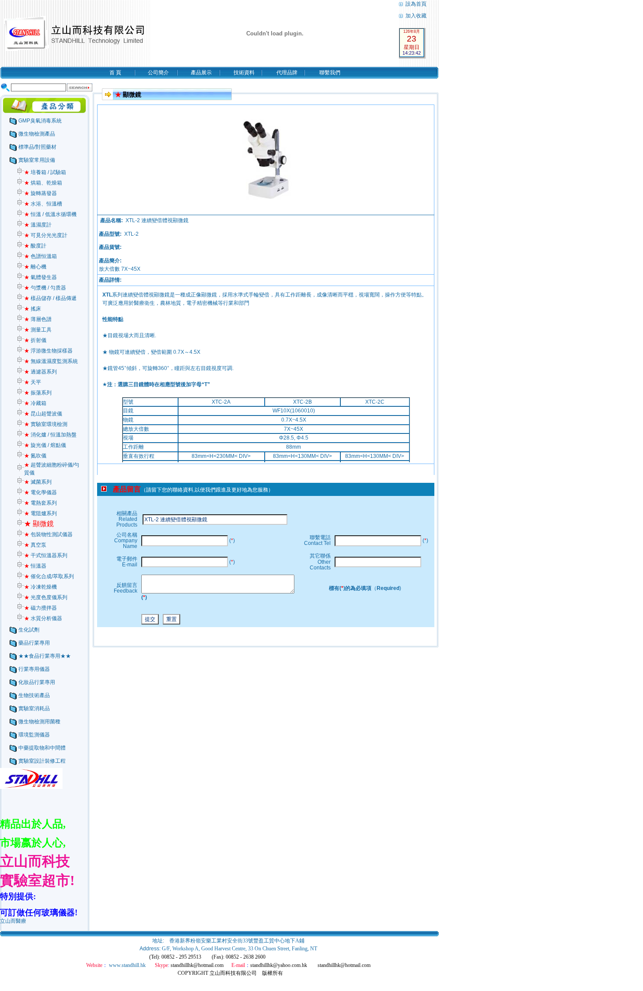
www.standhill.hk (127, 965)
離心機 (35, 267)
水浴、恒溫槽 (43, 204)
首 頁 (115, 73)
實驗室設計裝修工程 (42, 761)
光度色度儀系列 (45, 597)
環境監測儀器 (34, 735)
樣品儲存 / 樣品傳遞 (50, 298)
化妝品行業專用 (36, 682)
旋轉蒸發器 (40, 193)
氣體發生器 (40, 277)
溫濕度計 (38, 225)
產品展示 (201, 73)
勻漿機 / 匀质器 (45, 288)
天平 (32, 382)
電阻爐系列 (40, 513)
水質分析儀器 (43, 618)
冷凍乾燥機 (40, 587)
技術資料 (244, 73)
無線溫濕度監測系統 (51, 361)
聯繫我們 (329, 73)
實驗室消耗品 (34, 708)
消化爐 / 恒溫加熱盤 (50, 435)
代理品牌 (286, 73)
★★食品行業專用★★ (44, 656)
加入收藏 (415, 16)
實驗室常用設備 (36, 160)
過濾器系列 (40, 372)
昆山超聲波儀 (43, 414)
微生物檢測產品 (36, 134)
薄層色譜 (38, 319)
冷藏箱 (35, 403)
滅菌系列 (38, 482)
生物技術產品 (34, 695)
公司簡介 (158, 73)
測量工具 (38, 330)
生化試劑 (28, 630)
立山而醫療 (13, 921)
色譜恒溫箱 (40, 256)
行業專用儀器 (34, 669)
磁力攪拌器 (40, 608)
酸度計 (35, 246)
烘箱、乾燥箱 (43, 183)
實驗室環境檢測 (45, 424)
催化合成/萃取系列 (49, 576)
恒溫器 (35, 566)
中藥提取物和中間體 (42, 748)
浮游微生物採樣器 (48, 351)
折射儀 (35, 340)
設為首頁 (415, 4)
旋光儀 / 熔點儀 (45, 445)
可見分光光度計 (45, 235)
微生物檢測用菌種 (39, 722)
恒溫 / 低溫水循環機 (50, 214)
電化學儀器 (40, 492)
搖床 (32, 309)
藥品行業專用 (34, 643)
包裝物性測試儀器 (48, 534)
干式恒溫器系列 (45, 555)
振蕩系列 (38, 393)
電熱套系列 (40, 503)
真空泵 (35, 545)
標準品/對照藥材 (37, 147)
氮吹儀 (35, 456)
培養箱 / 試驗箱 (45, 172)
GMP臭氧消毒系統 (40, 121)
